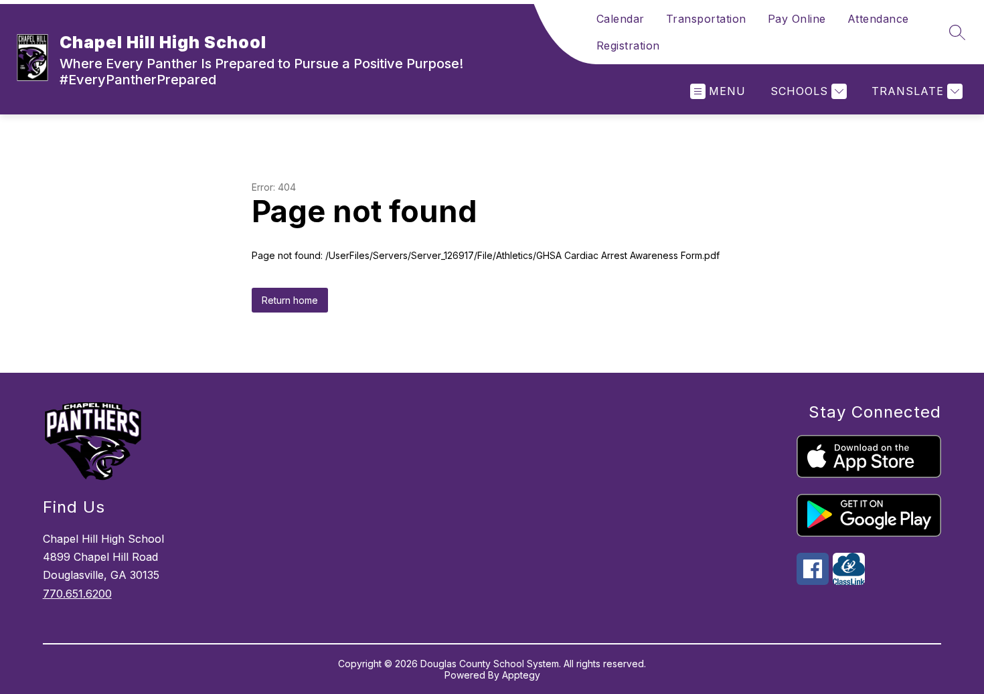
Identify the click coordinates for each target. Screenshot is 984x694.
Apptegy (521, 675)
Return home (290, 300)
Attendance (878, 18)
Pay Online (797, 18)
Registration (628, 45)
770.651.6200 (77, 593)
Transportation (706, 18)
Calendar (620, 18)
